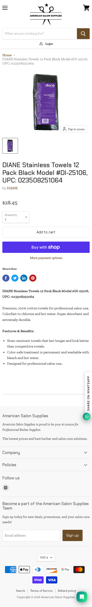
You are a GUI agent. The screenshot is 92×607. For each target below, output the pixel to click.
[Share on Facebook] (5, 278)
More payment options (46, 258)
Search (20, 590)
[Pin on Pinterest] (32, 278)
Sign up (72, 535)
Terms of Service (41, 590)
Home (7, 55)
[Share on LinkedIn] (23, 278)
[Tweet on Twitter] (14, 278)
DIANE (12, 188)
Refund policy (67, 590)
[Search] (83, 33)
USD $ (44, 557)
